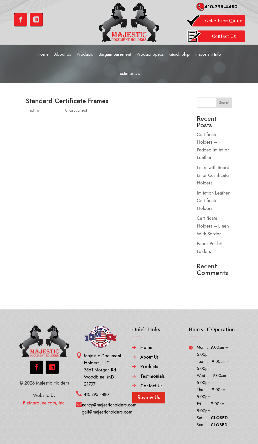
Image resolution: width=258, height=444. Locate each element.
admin (34, 110)
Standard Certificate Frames (67, 101)
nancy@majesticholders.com (109, 405)
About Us (62, 54)
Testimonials (129, 73)
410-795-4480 (221, 7)
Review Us (148, 397)
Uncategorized (76, 110)
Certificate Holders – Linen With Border (213, 226)
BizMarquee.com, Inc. (44, 403)
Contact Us (151, 386)
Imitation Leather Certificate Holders (213, 201)
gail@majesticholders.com (107, 412)
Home (43, 54)
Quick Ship (179, 54)
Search (224, 102)
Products (85, 54)
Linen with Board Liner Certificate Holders (213, 175)
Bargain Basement (115, 54)
